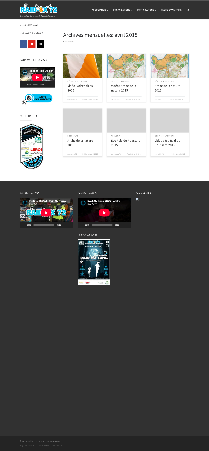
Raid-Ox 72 (33, 441)
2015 (30, 25)
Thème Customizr (57, 446)
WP (32, 446)
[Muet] (47, 84)
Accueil (23, 25)
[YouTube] (31, 44)
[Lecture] (23, 84)
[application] (37, 77)
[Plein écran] (51, 84)
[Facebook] (23, 44)
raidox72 (74, 99)
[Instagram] (40, 44)
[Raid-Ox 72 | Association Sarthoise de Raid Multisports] (39, 7)
